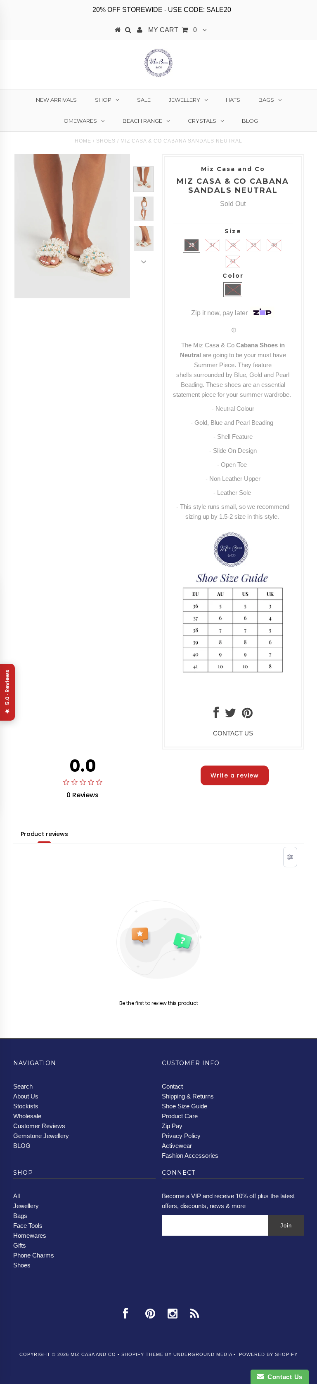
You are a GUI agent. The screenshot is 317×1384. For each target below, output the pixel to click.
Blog (250, 120)
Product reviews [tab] (44, 834)
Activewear (177, 1145)
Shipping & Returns (188, 1096)
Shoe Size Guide (184, 1106)
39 (253, 245)
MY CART (172, 29)
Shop (103, 99)
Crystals (202, 120)
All (16, 1195)
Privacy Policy (181, 1135)
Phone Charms (33, 1255)
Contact (172, 1086)
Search (23, 1086)
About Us (25, 1096)
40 (274, 245)
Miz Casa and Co (93, 1354)
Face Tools (28, 1225)
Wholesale (27, 1115)
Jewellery (184, 99)
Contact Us (283, 1376)
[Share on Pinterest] (247, 715)
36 (191, 245)
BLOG (22, 1145)
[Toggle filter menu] (290, 857)
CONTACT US (233, 733)
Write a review (235, 775)
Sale (144, 99)
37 (212, 245)
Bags (266, 99)
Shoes (106, 141)
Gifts (19, 1245)
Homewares (78, 120)
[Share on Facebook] (216, 715)
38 (233, 245)
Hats (233, 99)
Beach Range (142, 120)
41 (233, 261)
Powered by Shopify (268, 1354)
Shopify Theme (142, 1354)
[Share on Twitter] (230, 715)
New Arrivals (56, 99)
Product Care (180, 1115)
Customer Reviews (39, 1125)
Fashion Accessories (190, 1155)
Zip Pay (172, 1125)
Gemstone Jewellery (41, 1135)
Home (83, 141)
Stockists (25, 1106)
